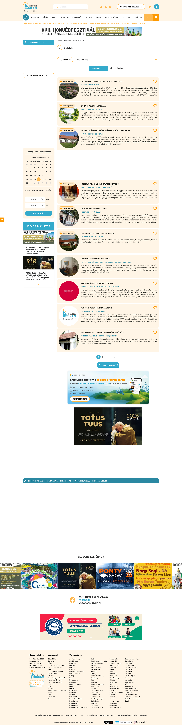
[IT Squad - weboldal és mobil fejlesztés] (140, 722)
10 (117, 357)
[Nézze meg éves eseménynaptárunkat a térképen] (156, 17)
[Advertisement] (108, 164)
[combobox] (77, 59)
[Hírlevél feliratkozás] (101, 7)
